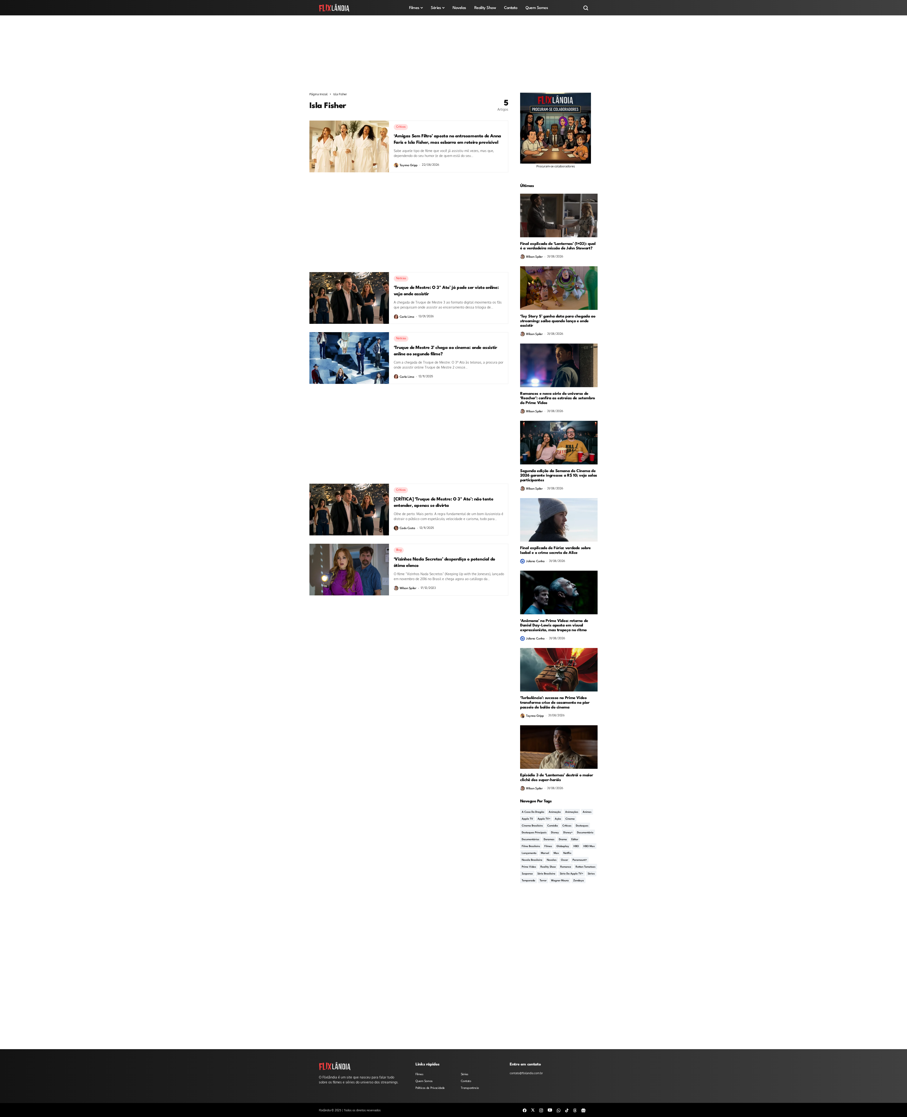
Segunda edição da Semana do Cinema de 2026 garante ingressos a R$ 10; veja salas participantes (558, 475)
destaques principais (534, 832)
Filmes (548, 846)
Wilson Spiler (408, 588)
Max (556, 853)
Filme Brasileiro (531, 846)
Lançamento (529, 853)
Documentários (530, 839)
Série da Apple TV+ (571, 874)
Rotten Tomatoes (585, 867)
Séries (591, 874)
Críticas (566, 826)
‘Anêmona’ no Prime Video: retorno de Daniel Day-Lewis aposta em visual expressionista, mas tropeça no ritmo (554, 625)
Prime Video (529, 867)
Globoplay (562, 846)
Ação (558, 819)
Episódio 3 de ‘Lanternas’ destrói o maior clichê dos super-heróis (556, 777)
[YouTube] (550, 1110)
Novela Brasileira (532, 860)
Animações (571, 812)
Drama (563, 839)
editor (574, 839)
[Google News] (583, 1110)
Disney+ (568, 832)
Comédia (552, 826)
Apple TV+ (544, 819)
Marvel (545, 853)
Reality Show (548, 867)
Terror (543, 880)
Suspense (527, 874)
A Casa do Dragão (533, 812)
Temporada (528, 880)
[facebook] (524, 1110)
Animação (555, 812)
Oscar (564, 860)
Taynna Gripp (409, 165)
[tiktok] (567, 1110)
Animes (587, 812)
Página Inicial (318, 94)
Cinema (570, 819)
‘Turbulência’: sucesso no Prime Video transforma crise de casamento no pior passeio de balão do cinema (555, 702)
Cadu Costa (407, 528)
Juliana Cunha (535, 561)
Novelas (551, 860)
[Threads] (575, 1110)
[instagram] (541, 1110)
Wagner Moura (560, 880)
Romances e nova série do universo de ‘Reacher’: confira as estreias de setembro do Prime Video (557, 398)
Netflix (567, 853)
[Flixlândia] (334, 8)
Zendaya (578, 880)
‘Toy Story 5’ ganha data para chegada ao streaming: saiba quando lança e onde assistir (557, 321)
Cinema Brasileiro (532, 826)
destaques (582, 826)
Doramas (549, 839)
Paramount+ (580, 860)
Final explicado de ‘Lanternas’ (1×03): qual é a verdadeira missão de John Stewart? (558, 246)
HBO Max (589, 846)
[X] (533, 1110)
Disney (555, 832)
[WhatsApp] (558, 1110)
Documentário (585, 832)
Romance (565, 867)
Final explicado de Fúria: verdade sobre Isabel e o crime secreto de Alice (555, 550)
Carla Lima (407, 316)
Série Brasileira (546, 874)
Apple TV (527, 819)
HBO (576, 846)
